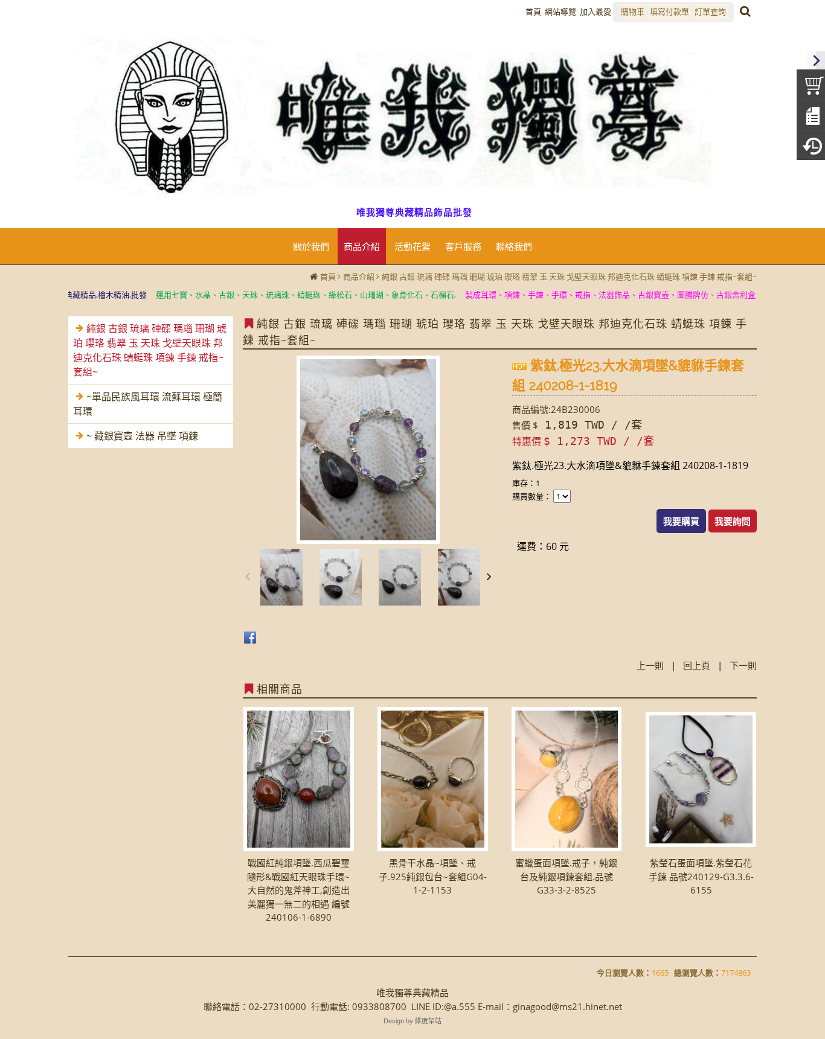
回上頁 (696, 665)
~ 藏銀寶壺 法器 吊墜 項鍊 (142, 436)
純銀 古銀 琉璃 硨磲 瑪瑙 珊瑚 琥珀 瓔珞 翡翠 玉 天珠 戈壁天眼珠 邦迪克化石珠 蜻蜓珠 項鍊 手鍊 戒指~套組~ (569, 276)
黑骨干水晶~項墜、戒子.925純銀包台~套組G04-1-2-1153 (433, 876)
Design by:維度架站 (412, 1021)
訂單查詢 (710, 11)
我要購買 (681, 521)
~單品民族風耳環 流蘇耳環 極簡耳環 (147, 404)
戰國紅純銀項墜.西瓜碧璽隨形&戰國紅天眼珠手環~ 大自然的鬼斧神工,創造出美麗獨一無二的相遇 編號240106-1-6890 (298, 890)
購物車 (632, 11)
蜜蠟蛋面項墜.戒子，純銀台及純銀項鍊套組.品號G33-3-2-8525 (566, 876)
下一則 (743, 665)
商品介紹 (358, 276)
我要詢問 (732, 521)
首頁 (328, 276)
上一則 (650, 665)
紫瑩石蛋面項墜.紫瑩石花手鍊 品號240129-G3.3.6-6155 (701, 876)
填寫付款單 (669, 11)
